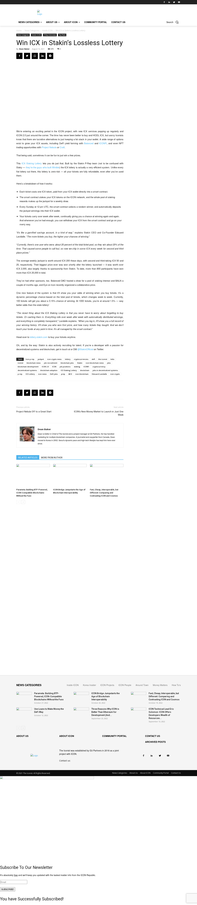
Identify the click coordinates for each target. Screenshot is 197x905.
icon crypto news (54, 359)
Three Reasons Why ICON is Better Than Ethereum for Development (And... (105, 712)
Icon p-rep (30, 359)
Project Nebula (49, 147)
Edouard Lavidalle (99, 374)
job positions (65, 366)
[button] (173, 22)
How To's (176, 685)
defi (93, 359)
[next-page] (23, 502)
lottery (67, 359)
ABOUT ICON (66, 736)
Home (19, 30)
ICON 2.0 (45, 366)
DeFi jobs (54, 374)
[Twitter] (174, 2)
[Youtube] (179, 2)
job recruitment (50, 363)
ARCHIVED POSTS (155, 742)
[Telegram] (50, 56)
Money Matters (160, 685)
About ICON (145, 773)
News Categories (32, 30)
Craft (62, 147)
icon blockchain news (95, 363)
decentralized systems (27, 370)
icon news (42, 374)
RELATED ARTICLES (27, 457)
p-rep (20, 374)
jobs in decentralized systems (105, 370)
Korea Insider (89, 685)
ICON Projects (107, 685)
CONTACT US (152, 736)
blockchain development (28, 366)
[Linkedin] (169, 2)
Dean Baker (24, 49)
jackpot (41, 359)
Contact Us (176, 773)
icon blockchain (81, 374)
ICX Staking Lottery (32, 163)
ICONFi (103, 143)
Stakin (79, 363)
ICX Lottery (30, 374)
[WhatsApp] (35, 56)
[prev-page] (18, 502)
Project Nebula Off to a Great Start (33, 411)
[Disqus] (69, 550)
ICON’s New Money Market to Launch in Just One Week (98, 413)
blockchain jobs (67, 363)
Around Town (142, 685)
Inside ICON (47, 30)
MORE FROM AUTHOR (51, 457)
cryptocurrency (98, 366)
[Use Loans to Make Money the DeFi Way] (24, 712)
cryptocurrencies (81, 359)
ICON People (125, 685)
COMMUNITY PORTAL (114, 736)
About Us (133, 773)
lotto (112, 359)
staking (77, 366)
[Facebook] (164, 2)
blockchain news (34, 363)
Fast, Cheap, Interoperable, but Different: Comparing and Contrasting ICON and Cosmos (104, 492)
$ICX (70, 374)
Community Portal (161, 773)
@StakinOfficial (85, 349)
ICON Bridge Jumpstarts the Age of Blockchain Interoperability (105, 696)
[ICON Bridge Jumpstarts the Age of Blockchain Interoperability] (70, 475)
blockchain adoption (48, 370)
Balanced (88, 143)
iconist (20, 363)
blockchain (84, 370)
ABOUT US (22, 736)
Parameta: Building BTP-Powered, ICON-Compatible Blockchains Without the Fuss (32, 492)
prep (63, 374)
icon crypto (115, 374)
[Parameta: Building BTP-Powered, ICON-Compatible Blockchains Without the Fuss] (33, 475)
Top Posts (62, 35)
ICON (54, 366)
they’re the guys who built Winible (42, 167)
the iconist (102, 359)
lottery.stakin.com (39, 337)
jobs (109, 363)
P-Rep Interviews (50, 35)
